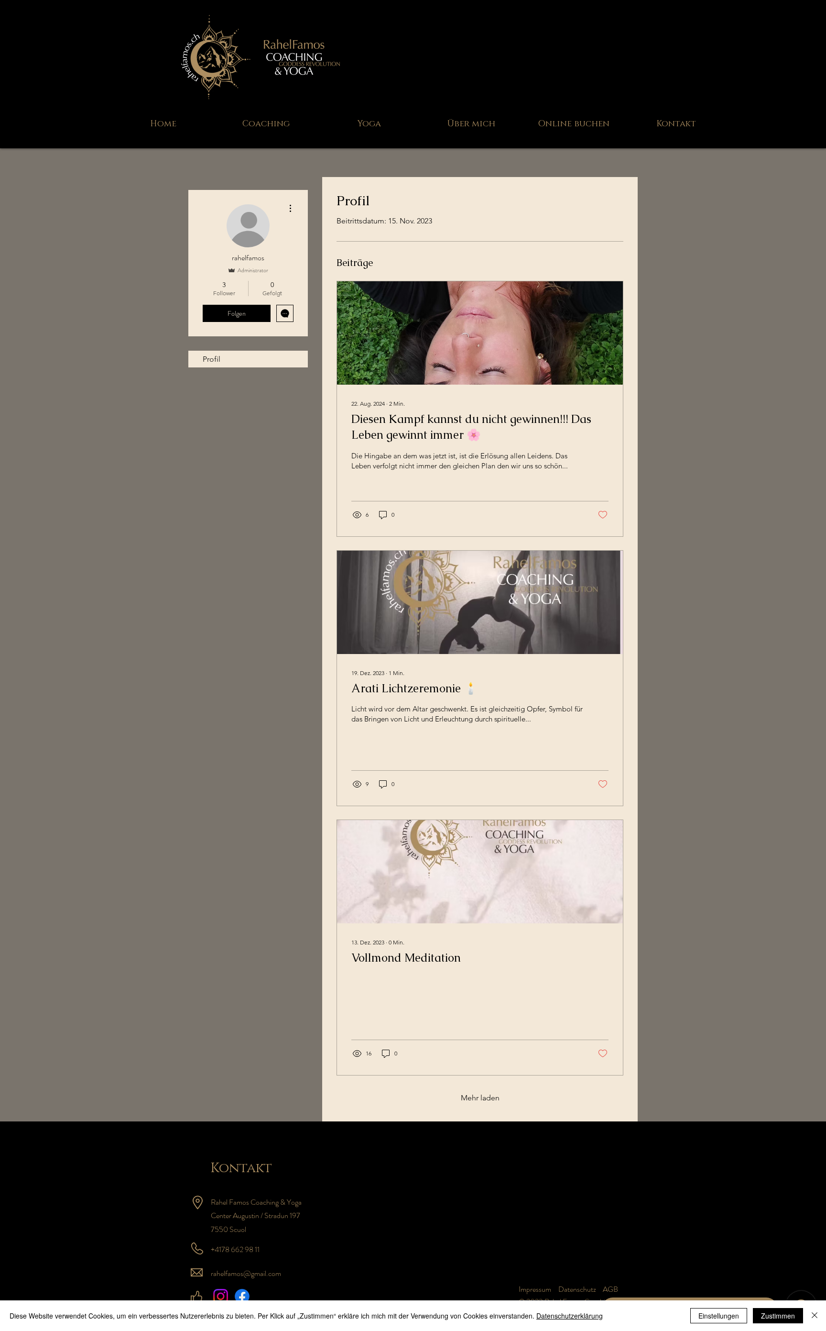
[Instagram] (220, 1296)
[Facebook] (242, 1296)
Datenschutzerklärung (569, 1315)
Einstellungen (718, 1315)
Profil (211, 359)
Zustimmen (778, 1315)
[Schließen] (814, 1315)
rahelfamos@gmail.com (246, 1273)
